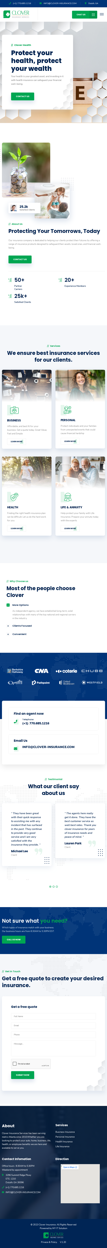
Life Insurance (62, 1146)
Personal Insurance (65, 1136)
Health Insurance (64, 1141)
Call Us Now (14, 939)
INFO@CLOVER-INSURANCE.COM (60, 3)
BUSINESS (14, 420)
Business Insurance (65, 1131)
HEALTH (12, 507)
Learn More (16, 441)
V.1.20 (63, 1242)
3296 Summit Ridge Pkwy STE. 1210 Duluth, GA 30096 (18, 1179)
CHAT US (81, 14)
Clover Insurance (47, 1224)
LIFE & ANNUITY (71, 507)
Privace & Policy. (49, 1242)
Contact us (22, 96)
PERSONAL (68, 420)
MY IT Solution (59, 1228)
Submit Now (22, 1075)
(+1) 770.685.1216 (22, 3)
